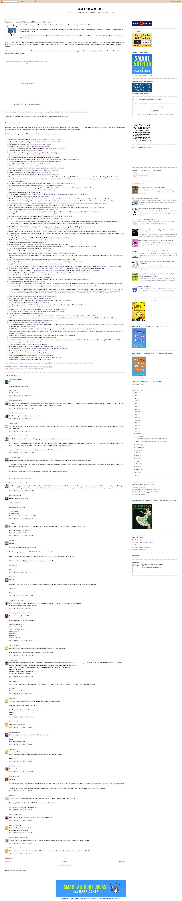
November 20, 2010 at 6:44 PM (21, 418)
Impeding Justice (57, 357)
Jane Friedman (136, 545)
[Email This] (44, 367)
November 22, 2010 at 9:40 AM (21, 478)
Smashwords (88, 363)
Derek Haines (13, 766)
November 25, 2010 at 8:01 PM (21, 640)
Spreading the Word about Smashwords (39, 205)
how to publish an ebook (19, 368)
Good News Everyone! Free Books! (52, 201)
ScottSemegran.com (93, 188)
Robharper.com (40, 166)
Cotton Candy (45, 240)
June (137, 455)
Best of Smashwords (42, 172)
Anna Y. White (13, 825)
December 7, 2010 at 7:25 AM (21, 843)
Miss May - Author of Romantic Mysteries (54, 309)
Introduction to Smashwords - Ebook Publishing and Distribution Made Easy (27, 62)
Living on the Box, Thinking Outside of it (83, 316)
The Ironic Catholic (14, 203)
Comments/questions (54, 129)
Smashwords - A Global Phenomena (49, 175)
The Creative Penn (137, 540)
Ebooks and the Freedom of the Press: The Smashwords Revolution (82, 212)
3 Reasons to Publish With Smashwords (32, 305)
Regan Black (13, 732)
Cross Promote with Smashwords (77, 233)
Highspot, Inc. (34, 207)
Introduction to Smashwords (31, 183)
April (137, 461)
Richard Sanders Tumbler (59, 177)
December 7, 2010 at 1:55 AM (21, 833)
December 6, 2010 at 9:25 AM (21, 820)
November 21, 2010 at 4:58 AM (21, 431)
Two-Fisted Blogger (44, 307)
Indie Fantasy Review (46, 277)
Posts (136, 173)
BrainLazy (23, 231)
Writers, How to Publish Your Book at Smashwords (86, 270)
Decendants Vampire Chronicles (43, 320)
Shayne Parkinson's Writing (34, 150)
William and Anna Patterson (17, 848)
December (139, 433)
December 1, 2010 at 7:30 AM (21, 727)
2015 (136, 417)
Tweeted (76, 194)
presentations (23, 104)
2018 (136, 409)
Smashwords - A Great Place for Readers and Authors (36, 298)
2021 (136, 401)
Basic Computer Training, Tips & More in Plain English (52, 270)
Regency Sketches (42, 344)
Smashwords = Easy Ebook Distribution (92, 207)
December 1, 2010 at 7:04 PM (20, 744)
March (138, 464)
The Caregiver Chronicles (88, 227)
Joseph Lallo (13, 645)
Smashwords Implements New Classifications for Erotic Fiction (155, 240)
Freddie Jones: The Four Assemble (142, 489)
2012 (136, 425)
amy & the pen (55, 305)
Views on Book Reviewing (61, 179)
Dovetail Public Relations (16, 436)
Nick (10, 698)
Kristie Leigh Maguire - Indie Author (19, 613)
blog (43, 264)
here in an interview (33, 266)
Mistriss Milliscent (51, 337)
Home (65, 861)
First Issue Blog (67, 207)
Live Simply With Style (65, 255)
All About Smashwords (73, 329)
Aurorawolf (45, 244)
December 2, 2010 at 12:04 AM (21, 772)
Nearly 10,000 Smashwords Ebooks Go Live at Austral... (152, 441)
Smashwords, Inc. (35, 104)
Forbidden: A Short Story (139, 485)
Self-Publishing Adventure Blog (41, 146)
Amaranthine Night (76, 262)
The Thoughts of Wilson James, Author (57, 194)
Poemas (134, 494)
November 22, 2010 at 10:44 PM (21, 519)
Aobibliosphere (17, 175)
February (139, 466)
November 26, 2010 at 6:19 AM (21, 676)
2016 (136, 414)
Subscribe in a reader (138, 384)
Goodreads (34, 192)
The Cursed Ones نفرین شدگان (141, 492)
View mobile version (65, 865)
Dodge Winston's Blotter (43, 218)
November (139, 436)
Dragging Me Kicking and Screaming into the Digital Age (75, 324)
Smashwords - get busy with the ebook (110, 266)
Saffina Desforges (46, 359)
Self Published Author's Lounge (102, 233)
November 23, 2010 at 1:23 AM (21, 535)
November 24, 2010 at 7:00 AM (21, 608)
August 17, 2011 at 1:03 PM (20, 854)
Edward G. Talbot (86, 273)
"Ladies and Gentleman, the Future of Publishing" (51, 142)
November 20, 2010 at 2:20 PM (21, 396)
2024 (136, 393)
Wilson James (13, 457)
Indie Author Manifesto (144, 286)
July (137, 453)
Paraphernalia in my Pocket (75, 229)
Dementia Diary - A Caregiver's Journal (32, 227)
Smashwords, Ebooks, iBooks (43, 335)
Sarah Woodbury (91, 329)
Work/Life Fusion (57, 185)
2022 (136, 398)
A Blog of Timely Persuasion (67, 335)
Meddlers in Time (38, 140)
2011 (136, 428)
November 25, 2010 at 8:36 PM (21, 655)
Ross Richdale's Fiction (60, 348)
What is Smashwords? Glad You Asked (37, 161)
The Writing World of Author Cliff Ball (64, 183)
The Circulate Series (65, 300)
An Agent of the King (36, 313)
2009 (136, 473)
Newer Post (8, 861)
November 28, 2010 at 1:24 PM (21, 717)
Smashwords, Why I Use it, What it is (53, 316)
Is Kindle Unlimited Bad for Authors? (148, 198)
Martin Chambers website (48, 275)
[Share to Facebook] (50, 367)
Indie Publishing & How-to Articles (70, 318)
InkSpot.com (51, 190)
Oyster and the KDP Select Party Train (148, 219)
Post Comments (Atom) (19, 870)
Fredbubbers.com (45, 164)
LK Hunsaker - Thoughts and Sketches (106, 318)
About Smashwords (28, 164)
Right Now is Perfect (46, 212)
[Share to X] (48, 367)
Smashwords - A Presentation (47, 268)
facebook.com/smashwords (140, 93)
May (137, 458)
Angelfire (38, 242)
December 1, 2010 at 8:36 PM (20, 761)
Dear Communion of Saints (63, 203)
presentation (28, 196)
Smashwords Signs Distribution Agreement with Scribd (153, 208)
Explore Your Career (43, 185)
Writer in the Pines (59, 214)
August (138, 450)
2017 (136, 412)
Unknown (12, 722)
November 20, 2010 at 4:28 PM (21, 408)
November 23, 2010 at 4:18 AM (21, 596)
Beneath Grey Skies (29, 268)
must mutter (63, 331)
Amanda (11, 423)
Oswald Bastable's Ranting (53, 140)
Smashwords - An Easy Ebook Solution (53, 168)
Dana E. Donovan (49, 251)
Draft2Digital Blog (137, 537)
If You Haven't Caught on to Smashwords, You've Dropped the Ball (52, 273)
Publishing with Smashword (33, 170)
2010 (136, 431)
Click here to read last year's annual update (76, 112)
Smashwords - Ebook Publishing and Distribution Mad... (152, 438)
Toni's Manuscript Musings (43, 144)
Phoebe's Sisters (13, 815)
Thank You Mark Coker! (33, 284)
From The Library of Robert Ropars (102, 199)
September (139, 447)
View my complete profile (151, 567)
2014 (136, 420)
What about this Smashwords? (30, 194)
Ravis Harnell (43, 351)
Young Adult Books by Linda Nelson (55, 148)
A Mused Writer (44, 303)
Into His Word (68, 216)
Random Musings (44, 196)
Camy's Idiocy (45, 322)
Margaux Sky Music (65, 279)
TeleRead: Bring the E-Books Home (142, 542)
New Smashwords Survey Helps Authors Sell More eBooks (154, 251)
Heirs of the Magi (64, 238)
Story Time (55, 279)
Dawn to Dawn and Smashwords (71, 159)
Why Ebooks (57, 346)
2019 (136, 406)
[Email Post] (41, 366)
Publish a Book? (55, 246)
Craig (11, 749)
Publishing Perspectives (139, 549)
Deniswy (42, 281)
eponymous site (56, 161)
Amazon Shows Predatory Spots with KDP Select (151, 187)
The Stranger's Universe (45, 159)
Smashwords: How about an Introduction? (33, 214)
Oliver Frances (49, 155)
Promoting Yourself (54, 229)
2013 (136, 423)
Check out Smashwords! (26, 309)
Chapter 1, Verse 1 (54, 209)
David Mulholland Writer (56, 311)
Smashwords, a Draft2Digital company (100, 12)
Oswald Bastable (14, 379)
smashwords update (36, 368)
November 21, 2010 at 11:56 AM (21, 452)
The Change (46, 353)
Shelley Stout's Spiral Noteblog (47, 296)
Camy (11, 795)
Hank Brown (13, 776)
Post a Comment (9, 858)
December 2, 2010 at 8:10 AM (21, 791)
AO (10, 523)
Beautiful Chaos (104, 324)
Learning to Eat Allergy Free (108, 340)
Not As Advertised (48, 355)
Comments (138, 177)
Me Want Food (53, 170)
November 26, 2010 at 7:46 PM (21, 693)
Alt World (26, 259)
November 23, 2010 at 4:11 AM (21, 572)
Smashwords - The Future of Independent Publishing (63, 188)
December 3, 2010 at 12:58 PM (21, 810)
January (138, 469)
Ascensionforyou (46, 249)
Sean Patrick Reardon (15, 413)
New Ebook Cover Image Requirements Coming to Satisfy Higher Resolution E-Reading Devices (156, 275)
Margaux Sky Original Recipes (80, 279)
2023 (136, 395)
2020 (136, 404)
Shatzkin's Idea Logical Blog (140, 547)
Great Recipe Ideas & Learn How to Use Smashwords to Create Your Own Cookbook (69, 340)
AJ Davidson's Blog (53, 157)
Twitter (117, 177)
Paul (10, 540)
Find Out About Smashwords (39, 348)
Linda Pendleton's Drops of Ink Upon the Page (61, 253)
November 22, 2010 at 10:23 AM (21, 491)
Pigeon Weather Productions (46, 153)
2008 (136, 475)
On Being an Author (14, 235)
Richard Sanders (77, 177)
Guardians (135, 487)
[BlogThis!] (46, 367)
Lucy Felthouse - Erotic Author (66, 205)
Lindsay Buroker (14, 400)
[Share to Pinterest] (52, 367)
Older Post (122, 861)
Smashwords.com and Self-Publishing (73, 199)
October (138, 445)
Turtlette (11, 660)
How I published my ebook (55, 264)
